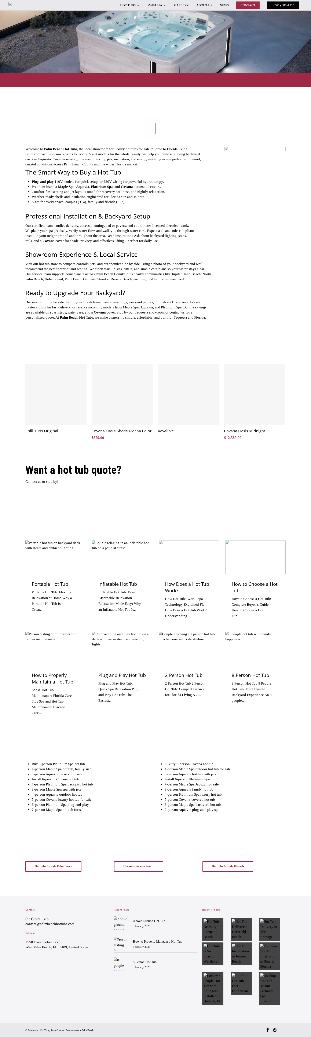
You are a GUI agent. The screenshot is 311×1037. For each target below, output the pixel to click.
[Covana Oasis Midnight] (254, 394)
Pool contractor (73, 1030)
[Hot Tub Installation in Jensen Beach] (244, 953)
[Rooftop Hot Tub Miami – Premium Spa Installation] (272, 988)
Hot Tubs (44, 1030)
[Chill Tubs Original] (55, 394)
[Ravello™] (188, 394)
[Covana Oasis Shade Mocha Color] (122, 394)
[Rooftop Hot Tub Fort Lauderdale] (244, 983)
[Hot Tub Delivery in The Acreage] (272, 929)
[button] (53, 866)
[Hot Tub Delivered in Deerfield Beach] (244, 929)
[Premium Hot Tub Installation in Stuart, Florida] (272, 956)
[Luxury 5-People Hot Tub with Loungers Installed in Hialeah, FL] (215, 988)
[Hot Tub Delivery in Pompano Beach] (215, 929)
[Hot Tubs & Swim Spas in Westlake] (215, 953)
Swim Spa (56, 1030)
